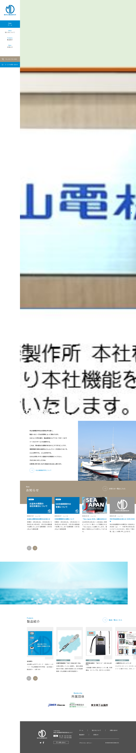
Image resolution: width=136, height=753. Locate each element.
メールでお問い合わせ (11, 64)
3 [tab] (131, 379)
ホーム (10, 24)
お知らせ (10, 46)
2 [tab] (131, 376)
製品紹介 (10, 39)
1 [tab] (131, 373)
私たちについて (10, 31)
